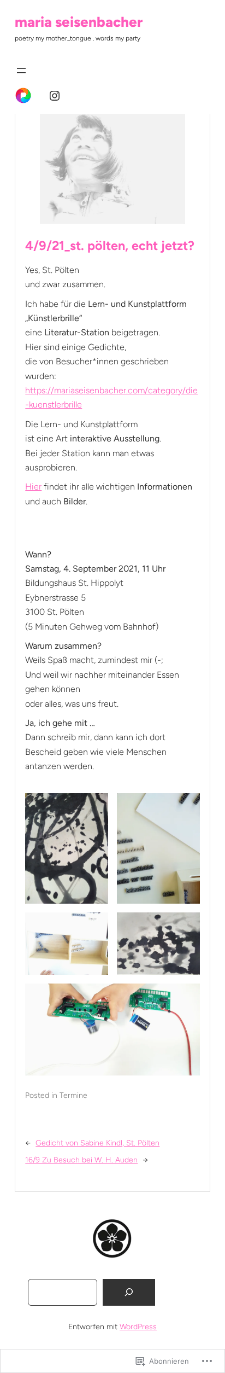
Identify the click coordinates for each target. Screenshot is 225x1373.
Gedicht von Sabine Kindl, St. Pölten (97, 1143)
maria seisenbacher (79, 22)
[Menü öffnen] (21, 70)
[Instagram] (54, 95)
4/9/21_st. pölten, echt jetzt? (109, 245)
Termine (73, 1095)
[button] (66, 848)
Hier (33, 486)
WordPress (138, 1326)
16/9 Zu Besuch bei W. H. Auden (81, 1160)
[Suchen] (129, 1292)
